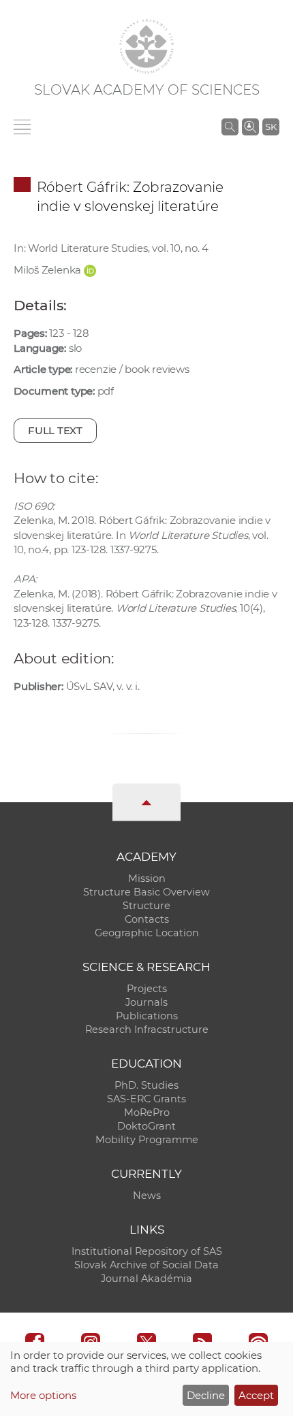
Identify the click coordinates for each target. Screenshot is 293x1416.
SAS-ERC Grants (146, 1099)
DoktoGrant (146, 1126)
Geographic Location (147, 933)
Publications (147, 1016)
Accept (256, 1395)
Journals (146, 1002)
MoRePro (147, 1112)
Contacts (147, 919)
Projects (147, 989)
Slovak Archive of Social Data (146, 1265)
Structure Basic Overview (146, 892)
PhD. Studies (146, 1085)
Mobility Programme (146, 1140)
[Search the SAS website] (229, 126)
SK (271, 126)
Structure (146, 906)
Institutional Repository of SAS (147, 1251)
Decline (206, 1395)
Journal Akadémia (146, 1278)
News (147, 1195)
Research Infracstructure (147, 1029)
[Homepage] (146, 46)
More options (43, 1395)
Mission (147, 878)
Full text (55, 430)
